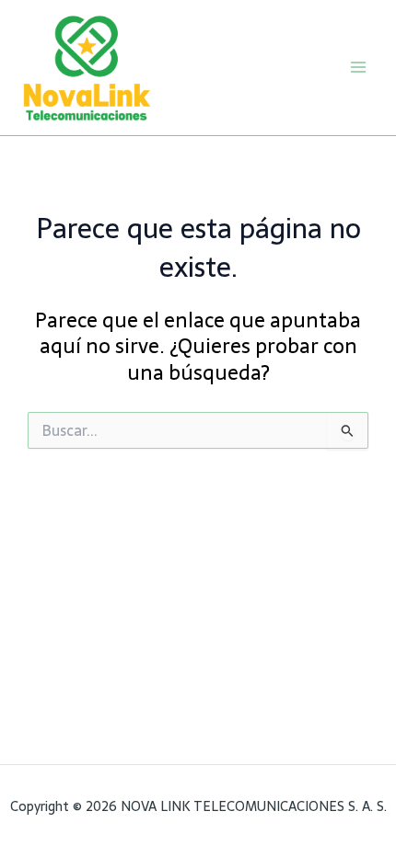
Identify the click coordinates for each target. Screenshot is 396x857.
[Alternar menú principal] (358, 67)
